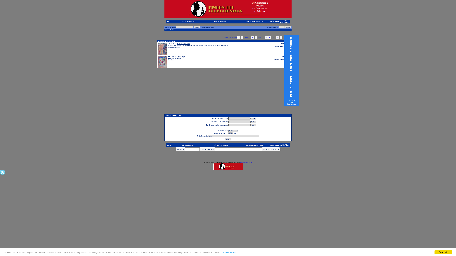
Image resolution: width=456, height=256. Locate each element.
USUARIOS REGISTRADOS (254, 21)
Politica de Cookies (207, 149)
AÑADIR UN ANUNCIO (221, 21)
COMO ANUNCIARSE (284, 21)
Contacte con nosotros (271, 149)
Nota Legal (180, 149)
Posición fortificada (183, 44)
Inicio (166, 29)
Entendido (443, 252)
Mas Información (228, 252)
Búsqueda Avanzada (207, 27)
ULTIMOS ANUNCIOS (188, 21)
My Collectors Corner (246, 162)
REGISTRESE (274, 21)
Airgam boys (180, 56)
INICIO (169, 21)
